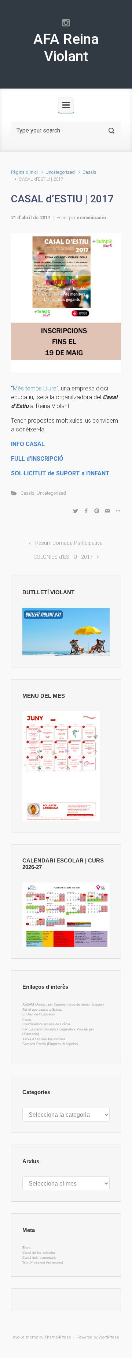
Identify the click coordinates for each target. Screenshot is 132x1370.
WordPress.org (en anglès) (42, 1262)
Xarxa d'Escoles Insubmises (44, 1039)
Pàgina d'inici (24, 172)
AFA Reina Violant (66, 48)
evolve (19, 1337)
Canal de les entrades (39, 1252)
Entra (26, 1248)
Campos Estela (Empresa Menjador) (50, 1044)
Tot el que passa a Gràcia (42, 1009)
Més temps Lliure (34, 388)
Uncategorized (60, 172)
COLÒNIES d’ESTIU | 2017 (63, 557)
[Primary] (66, 105)
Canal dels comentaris (39, 1257)
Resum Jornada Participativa (69, 543)
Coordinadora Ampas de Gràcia (46, 1024)
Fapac (27, 1019)
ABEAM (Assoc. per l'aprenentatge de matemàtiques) (63, 1004)
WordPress (109, 1337)
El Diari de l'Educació (38, 1014)
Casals (89, 172)
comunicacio (91, 217)
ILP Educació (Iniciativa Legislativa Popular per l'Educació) (58, 1032)
